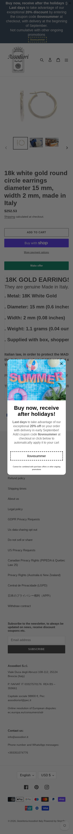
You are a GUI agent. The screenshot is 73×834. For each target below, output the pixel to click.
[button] (36, 455)
